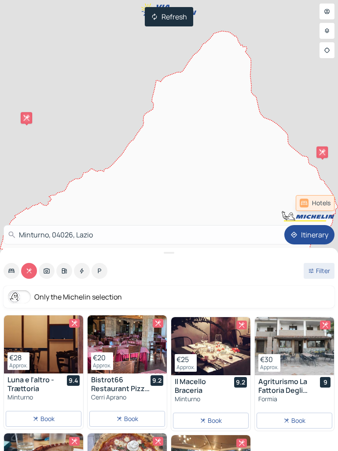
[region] (43, 344)
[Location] (327, 50)
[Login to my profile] (327, 11)
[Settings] (327, 31)
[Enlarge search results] (169, 253)
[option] (11, 271)
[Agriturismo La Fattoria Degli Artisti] (294, 346)
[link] (315, 203)
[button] (322, 152)
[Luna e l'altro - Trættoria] (43, 344)
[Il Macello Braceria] (210, 346)
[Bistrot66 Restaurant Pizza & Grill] (127, 344)
